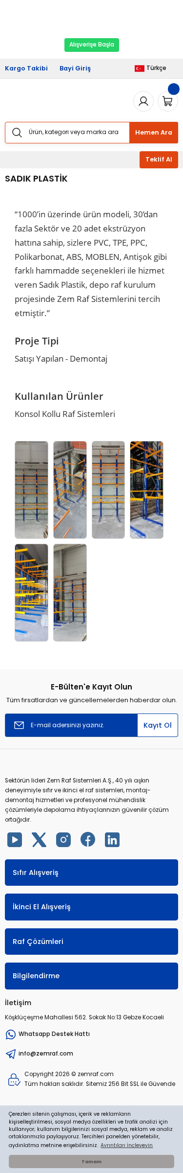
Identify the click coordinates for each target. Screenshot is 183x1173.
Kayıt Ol (157, 725)
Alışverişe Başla (91, 44)
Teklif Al (158, 159)
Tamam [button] (91, 1161)
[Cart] (168, 101)
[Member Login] (143, 101)
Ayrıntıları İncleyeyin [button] (127, 1145)
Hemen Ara (153, 132)
